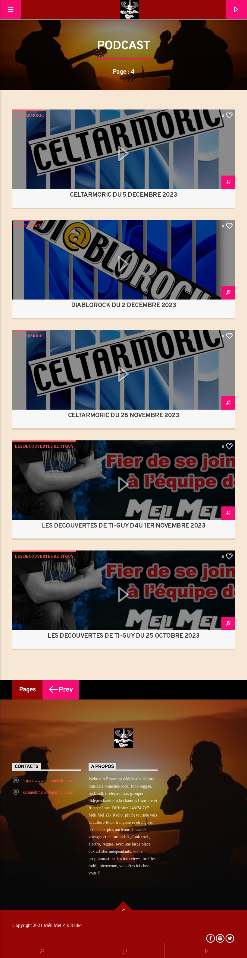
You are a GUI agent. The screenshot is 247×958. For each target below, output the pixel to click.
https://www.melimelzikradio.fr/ (50, 781)
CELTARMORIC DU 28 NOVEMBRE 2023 (123, 416)
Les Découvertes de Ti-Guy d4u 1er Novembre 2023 (123, 526)
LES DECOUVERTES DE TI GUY (44, 446)
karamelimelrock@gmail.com (48, 792)
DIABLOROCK (28, 226)
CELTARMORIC (29, 115)
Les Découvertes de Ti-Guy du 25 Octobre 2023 (123, 636)
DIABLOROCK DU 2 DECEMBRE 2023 (123, 305)
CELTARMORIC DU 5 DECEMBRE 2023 (123, 195)
